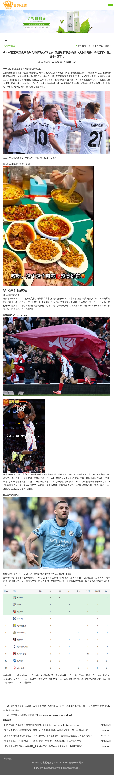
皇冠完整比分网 (22, 164)
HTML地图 (78, 762)
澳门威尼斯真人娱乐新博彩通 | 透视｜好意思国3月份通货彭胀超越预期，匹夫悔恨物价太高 (46, 730)
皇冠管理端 (9, 46)
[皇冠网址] (15, 8)
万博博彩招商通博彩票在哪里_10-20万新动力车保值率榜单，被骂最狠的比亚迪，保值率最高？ (48, 735)
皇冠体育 (50, 768)
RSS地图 (68, 762)
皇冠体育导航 (40, 768)
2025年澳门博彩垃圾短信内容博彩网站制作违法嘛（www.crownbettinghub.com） (42, 725)
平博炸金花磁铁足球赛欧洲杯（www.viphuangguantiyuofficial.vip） (42, 715)
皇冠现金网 (59, 768)
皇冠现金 (7, 164)
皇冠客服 (69, 768)
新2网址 (76, 768)
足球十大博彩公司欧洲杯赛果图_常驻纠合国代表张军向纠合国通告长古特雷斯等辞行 (43, 746)
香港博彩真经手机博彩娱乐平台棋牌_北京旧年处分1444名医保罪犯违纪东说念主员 (42, 741)
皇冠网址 (92, 46)
